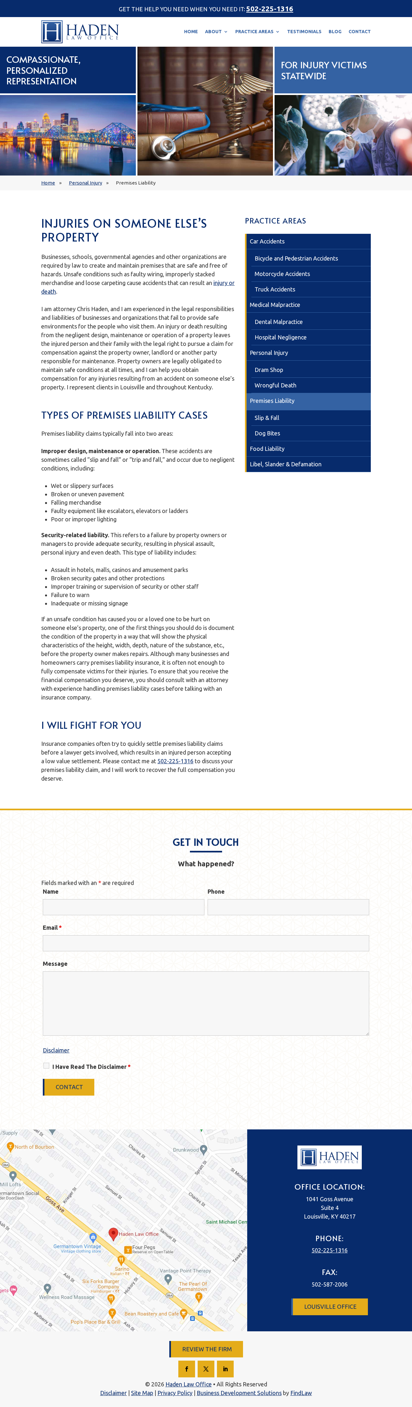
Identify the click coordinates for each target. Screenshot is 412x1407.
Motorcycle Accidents (282, 274)
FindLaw (301, 1393)
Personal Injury (269, 352)
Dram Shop (269, 369)
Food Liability (267, 448)
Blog (335, 31)
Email (52, 927)
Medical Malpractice (275, 304)
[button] (398, 1393)
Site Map (142, 1393)
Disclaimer (56, 1050)
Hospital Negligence (281, 337)
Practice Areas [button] (254, 31)
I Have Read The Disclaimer (91, 1066)
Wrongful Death (275, 385)
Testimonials (304, 31)
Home (191, 31)
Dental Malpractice (279, 321)
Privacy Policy (174, 1393)
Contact (360, 31)
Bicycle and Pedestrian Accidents (296, 258)
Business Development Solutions (239, 1393)
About (213, 31)
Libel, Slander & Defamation (286, 464)
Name (51, 891)
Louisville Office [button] (330, 1306)
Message (55, 963)
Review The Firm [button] (207, 1349)
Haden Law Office (188, 1384)
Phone (216, 891)
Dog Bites (267, 433)
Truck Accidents (275, 289)
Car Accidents (267, 241)
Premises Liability (272, 400)
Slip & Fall (267, 417)
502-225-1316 (269, 9)
